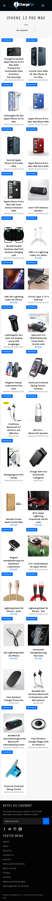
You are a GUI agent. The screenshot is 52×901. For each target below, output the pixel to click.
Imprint (7, 859)
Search (6, 841)
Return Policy (9, 868)
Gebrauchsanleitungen (14, 881)
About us (7, 850)
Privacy (6, 872)
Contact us (8, 855)
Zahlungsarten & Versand (15, 886)
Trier (26, 25)
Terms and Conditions (14, 863)
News (5, 846)
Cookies (7, 877)
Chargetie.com (16, 895)
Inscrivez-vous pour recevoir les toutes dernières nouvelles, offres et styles (22, 813)
